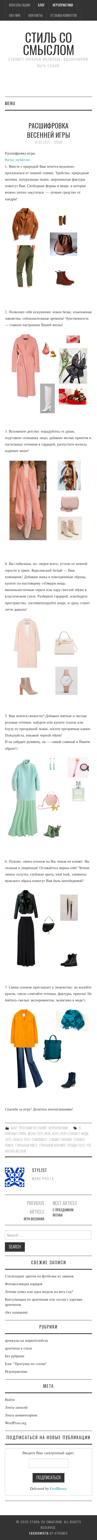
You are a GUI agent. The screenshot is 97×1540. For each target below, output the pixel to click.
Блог (41, 5)
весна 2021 (35, 1133)
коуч (55, 1133)
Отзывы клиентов (63, 15)
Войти (10, 1399)
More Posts (43, 1178)
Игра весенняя (34, 1218)
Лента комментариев (21, 1415)
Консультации (19, 5)
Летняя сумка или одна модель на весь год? (39, 1291)
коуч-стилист (70, 1133)
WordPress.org (15, 1422)
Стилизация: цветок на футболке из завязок (39, 1276)
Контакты (35, 15)
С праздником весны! (63, 1212)
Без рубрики (14, 1355)
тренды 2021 (76, 1145)
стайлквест (39, 1139)
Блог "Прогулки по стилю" (29, 1127)
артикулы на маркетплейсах (26, 1340)
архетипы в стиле (18, 1348)
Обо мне (14, 15)
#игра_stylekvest (17, 159)
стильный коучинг (52, 1145)
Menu (10, 103)
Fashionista (39, 1533)
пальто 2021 (21, 1139)
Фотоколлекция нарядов (23, 1283)
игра (47, 1133)
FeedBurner (58, 1488)
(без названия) (16, 1312)
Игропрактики (63, 5)
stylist (58, 142)
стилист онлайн (60, 1139)
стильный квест (26, 1145)
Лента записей (16, 1407)
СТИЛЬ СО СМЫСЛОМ (48, 43)
